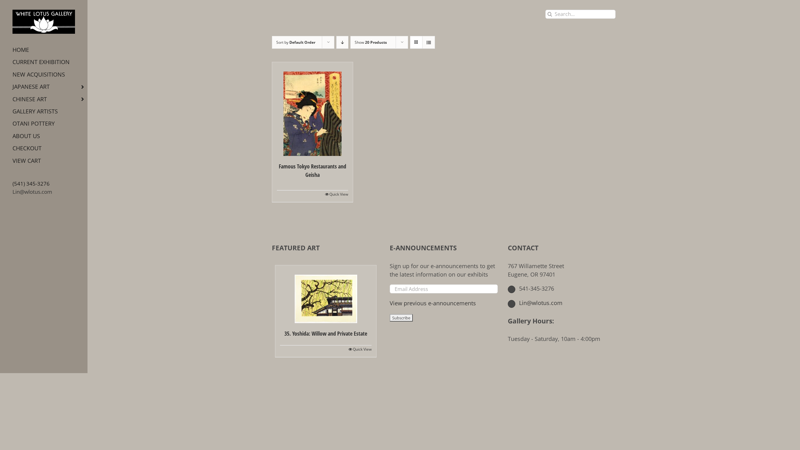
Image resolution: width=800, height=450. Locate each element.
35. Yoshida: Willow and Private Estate (325, 333)
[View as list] (428, 42)
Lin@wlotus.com (32, 191)
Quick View (338, 194)
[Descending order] (342, 42)
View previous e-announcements (433, 303)
